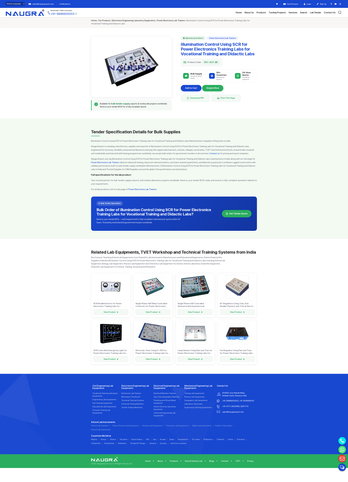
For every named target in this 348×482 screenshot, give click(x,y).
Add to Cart (191, 88)
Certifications (64, 4)
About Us (249, 12)
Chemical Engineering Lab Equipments (164, 414)
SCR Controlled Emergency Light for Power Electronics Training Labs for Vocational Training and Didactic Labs (110, 352)
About (160, 461)
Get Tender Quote (238, 213)
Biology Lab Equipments (152, 426)
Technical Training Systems (132, 400)
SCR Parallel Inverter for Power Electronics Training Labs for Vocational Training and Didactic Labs (110, 305)
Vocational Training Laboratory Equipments (105, 394)
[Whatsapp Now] (342, 449)
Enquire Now (212, 88)
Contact (225, 461)
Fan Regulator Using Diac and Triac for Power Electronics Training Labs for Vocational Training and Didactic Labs (236, 352)
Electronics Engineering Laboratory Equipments (133, 20)
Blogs (211, 461)
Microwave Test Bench (130, 397)
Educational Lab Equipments (104, 406)
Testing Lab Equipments (194, 393)
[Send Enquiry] (342, 458)
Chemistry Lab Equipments (177, 426)
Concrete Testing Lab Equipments (101, 411)
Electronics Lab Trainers (131, 393)
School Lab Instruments (101, 429)
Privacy (250, 461)
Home (239, 12)
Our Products (104, 20)
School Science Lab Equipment (126, 426)
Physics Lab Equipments (194, 397)
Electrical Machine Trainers (165, 393)
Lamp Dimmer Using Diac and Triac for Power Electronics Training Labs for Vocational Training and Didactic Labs (195, 352)
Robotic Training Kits (223, 426)
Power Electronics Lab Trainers (171, 20)
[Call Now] (342, 441)
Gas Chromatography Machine (166, 397)
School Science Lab (193, 461)
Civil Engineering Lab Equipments (102, 387)
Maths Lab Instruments (201, 426)
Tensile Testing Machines (132, 407)
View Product (110, 312)
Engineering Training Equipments (198, 407)
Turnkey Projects (277, 12)
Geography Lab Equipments (196, 400)
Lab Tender (315, 12)
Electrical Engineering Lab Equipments (166, 387)
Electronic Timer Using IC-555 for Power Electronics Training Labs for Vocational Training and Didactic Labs (153, 352)
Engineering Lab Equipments (104, 399)
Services (293, 12)
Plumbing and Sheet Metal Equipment (165, 401)
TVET (237, 461)
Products (261, 12)
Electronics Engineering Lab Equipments (135, 387)
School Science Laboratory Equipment (165, 407)
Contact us (214, 153)
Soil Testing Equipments (102, 403)
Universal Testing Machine (132, 404)
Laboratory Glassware (193, 404)
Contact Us (329, 12)
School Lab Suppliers (100, 426)
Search (303, 12)
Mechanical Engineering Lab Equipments (198, 387)
